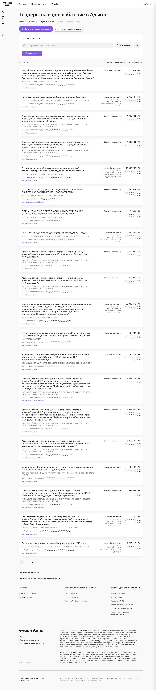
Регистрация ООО (72, 597)
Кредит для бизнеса (119, 593)
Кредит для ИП (117, 597)
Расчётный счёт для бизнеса (76, 601)
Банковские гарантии (27, 593)
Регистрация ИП (71, 593)
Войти (146, 4)
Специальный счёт (26, 597)
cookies (75, 652)
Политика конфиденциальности (31, 643)
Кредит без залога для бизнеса (123, 605)
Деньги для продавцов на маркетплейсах (120, 613)
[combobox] (116, 62)
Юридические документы (29, 640)
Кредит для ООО (117, 601)
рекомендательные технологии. (98, 658)
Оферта (22, 637)
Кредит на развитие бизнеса (122, 608)
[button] (123, 45)
